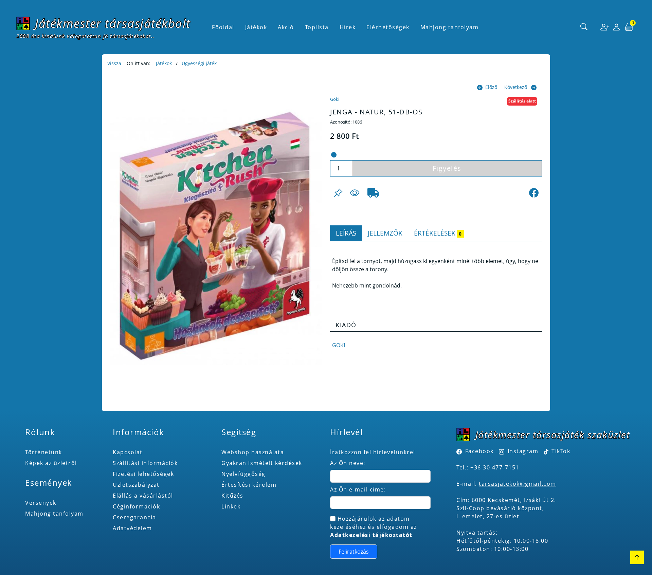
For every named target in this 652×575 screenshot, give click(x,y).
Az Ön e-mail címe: (358, 489)
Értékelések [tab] (437, 233)
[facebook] (534, 193)
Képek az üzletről (51, 463)
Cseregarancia (134, 517)
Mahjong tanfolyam (54, 513)
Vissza (114, 63)
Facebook (479, 451)
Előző (491, 87)
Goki (334, 99)
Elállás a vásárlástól (143, 495)
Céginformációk (136, 506)
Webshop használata (252, 452)
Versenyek (40, 502)
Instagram (523, 451)
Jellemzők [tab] (385, 233)
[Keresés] (584, 27)
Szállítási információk (145, 463)
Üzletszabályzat (136, 484)
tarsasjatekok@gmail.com (517, 483)
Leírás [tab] (346, 233)
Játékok (164, 63)
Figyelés (447, 168)
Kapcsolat (128, 452)
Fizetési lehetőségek (143, 474)
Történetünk (43, 452)
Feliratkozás (354, 551)
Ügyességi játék (199, 63)
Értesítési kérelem (248, 484)
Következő (515, 87)
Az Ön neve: (347, 463)
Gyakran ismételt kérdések (261, 463)
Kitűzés (232, 495)
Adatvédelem (132, 528)
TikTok (560, 451)
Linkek (230, 506)
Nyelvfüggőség (243, 474)
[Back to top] (637, 557)
